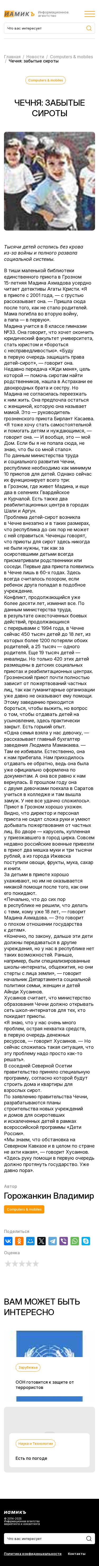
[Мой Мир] (30, 1241)
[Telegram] (52, 1241)
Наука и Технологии (35, 1443)
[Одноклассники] (19, 1241)
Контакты (77, 1553)
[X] (41, 1241)
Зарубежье (28, 1367)
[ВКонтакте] (8, 1241)
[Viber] (63, 1241)
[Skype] (86, 1241)
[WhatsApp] (74, 1241)
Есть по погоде (31, 1458)
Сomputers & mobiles (45, 80)
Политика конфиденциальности (33, 1553)
